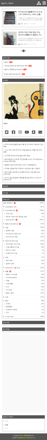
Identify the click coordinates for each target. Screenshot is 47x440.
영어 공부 (25, 260)
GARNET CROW (25, 309)
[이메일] (40, 132)
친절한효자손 (22, 437)
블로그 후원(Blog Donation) (15, 69)
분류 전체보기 (23, 203)
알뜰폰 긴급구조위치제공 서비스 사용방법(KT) (20, 165)
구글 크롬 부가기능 (25, 247)
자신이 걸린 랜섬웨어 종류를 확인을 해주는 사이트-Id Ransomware (22, 178)
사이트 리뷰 (24, 316)
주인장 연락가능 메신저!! (14, 74)
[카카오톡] (33, 132)
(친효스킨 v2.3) (31, 438)
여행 (25, 280)
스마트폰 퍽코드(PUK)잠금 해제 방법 (17, 155)
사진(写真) (25, 284)
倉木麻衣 (25, 307)
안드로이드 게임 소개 (25, 234)
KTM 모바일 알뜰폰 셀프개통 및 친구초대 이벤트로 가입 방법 (23, 145)
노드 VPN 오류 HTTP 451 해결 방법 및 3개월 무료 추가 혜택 (22, 151)
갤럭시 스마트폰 (25, 274)
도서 (25, 287)
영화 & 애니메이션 (24, 224)
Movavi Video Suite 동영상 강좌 (25, 216)
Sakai (21, 435)
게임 (24, 227)
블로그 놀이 (25, 293)
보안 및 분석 (25, 220)
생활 (24, 271)
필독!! (8, 62)
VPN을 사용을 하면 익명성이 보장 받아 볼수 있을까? (22, 168)
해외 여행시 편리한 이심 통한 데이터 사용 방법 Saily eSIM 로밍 (21, 173)
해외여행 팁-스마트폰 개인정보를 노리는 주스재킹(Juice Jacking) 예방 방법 (23, 160)
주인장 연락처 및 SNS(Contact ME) (17, 66)
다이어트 (25, 290)
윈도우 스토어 (25, 250)
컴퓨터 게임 (25, 230)
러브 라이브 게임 (25, 237)
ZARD (25, 304)
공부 (24, 257)
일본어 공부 (25, 263)
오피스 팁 (25, 213)
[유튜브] (27, 132)
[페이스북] (13, 132)
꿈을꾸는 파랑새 (7, 3)
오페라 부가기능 (25, 253)
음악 (24, 301)
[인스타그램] (20, 132)
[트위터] (6, 132)
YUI (25, 312)
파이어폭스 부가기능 (25, 244)
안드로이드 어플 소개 (24, 268)
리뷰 (21, 24)
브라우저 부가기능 (24, 241)
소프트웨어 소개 (24, 207)
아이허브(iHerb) (25, 277)
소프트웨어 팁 (24, 210)
